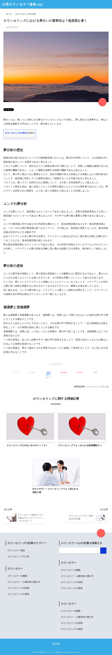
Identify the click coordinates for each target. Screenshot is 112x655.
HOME (56, 644)
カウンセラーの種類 (17, 576)
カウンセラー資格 (16, 550)
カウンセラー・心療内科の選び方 (23, 582)
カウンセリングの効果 (18, 588)
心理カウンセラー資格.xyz (22, 4)
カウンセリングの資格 (18, 594)
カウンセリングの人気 (98, 386)
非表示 (31, 133)
